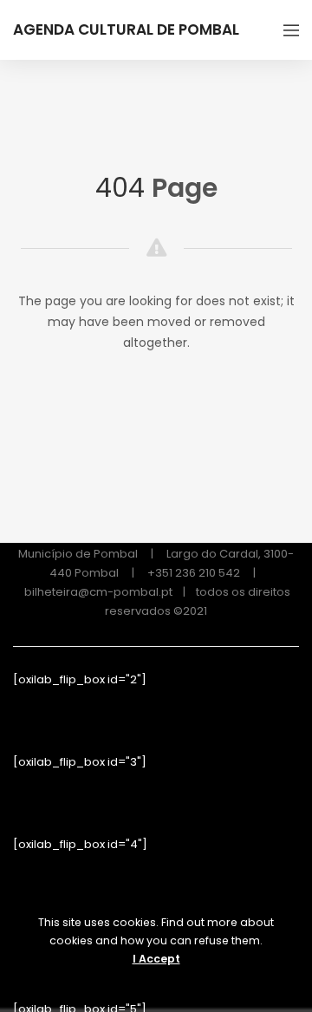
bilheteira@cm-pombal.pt (98, 592)
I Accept (156, 958)
